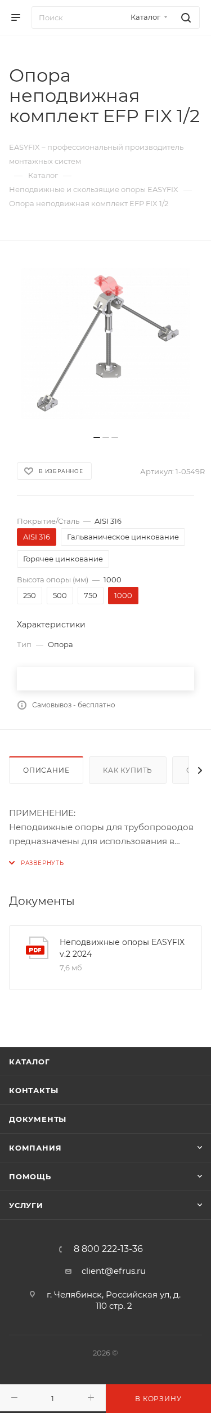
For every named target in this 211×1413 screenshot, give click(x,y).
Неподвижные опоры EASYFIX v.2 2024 (122, 948)
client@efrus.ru (114, 1270)
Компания (35, 1147)
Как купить (127, 770)
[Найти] (184, 17)
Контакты (33, 1090)
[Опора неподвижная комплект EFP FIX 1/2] (105, 343)
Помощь (30, 1176)
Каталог (29, 1061)
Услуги (26, 1205)
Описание (46, 770)
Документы (37, 1119)
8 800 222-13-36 (108, 1249)
